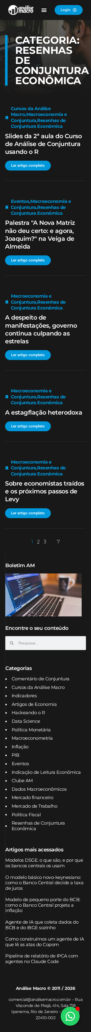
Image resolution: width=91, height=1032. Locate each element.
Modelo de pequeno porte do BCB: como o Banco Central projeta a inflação (42, 905)
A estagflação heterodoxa (43, 412)
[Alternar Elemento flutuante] (70, 1016)
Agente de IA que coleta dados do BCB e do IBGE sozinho (41, 924)
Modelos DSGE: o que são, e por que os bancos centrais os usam (44, 863)
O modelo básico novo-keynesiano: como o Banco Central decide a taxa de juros (44, 883)
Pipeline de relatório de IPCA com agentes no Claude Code (41, 958)
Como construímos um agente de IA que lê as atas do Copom (44, 941)
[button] (44, 10)
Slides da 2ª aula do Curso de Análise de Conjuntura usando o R (43, 143)
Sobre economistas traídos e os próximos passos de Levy (44, 491)
